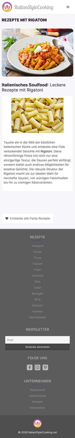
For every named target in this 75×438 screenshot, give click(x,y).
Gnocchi (37, 275)
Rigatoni (46, 151)
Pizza (37, 258)
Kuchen (37, 311)
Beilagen (38, 293)
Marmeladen (37, 317)
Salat (37, 287)
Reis (37, 281)
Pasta (37, 252)
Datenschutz (37, 396)
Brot (37, 299)
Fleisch (37, 263)
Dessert (37, 305)
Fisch (37, 269)
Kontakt (37, 401)
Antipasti (37, 246)
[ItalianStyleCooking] (28, 7)
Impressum (37, 390)
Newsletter (37, 407)
